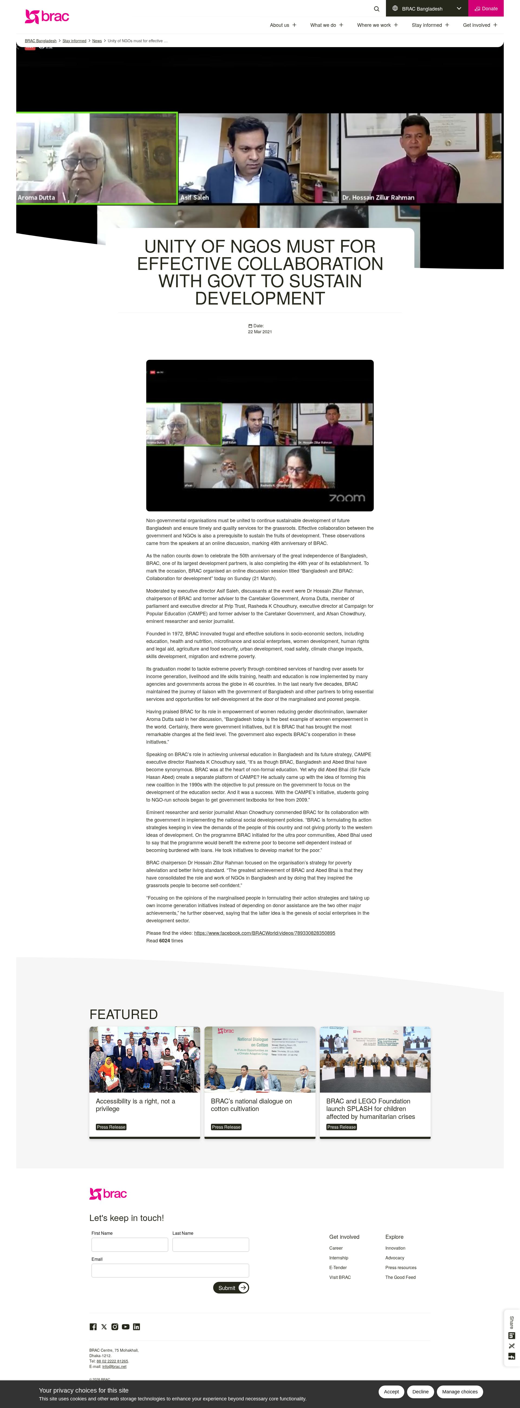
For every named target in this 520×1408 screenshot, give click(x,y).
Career (336, 1248)
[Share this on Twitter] (512, 1346)
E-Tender (338, 1267)
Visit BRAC (340, 1277)
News (97, 40)
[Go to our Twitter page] (104, 1327)
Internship (338, 1258)
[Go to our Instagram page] (115, 1327)
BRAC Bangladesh (422, 8)
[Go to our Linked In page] (136, 1327)
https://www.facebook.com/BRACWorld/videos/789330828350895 (264, 932)
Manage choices (460, 1391)
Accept (391, 1391)
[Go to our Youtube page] (125, 1327)
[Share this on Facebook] (512, 1356)
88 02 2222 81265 (112, 1361)
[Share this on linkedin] (512, 1336)
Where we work (374, 24)
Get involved (476, 24)
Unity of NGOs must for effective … (138, 40)
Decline (420, 1391)
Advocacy (394, 1258)
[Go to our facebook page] (93, 1327)
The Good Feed (400, 1277)
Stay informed (427, 24)
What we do (323, 24)
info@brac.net (114, 1366)
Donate (489, 8)
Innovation (395, 1248)
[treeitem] (299, 25)
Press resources (401, 1267)
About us (279, 24)
